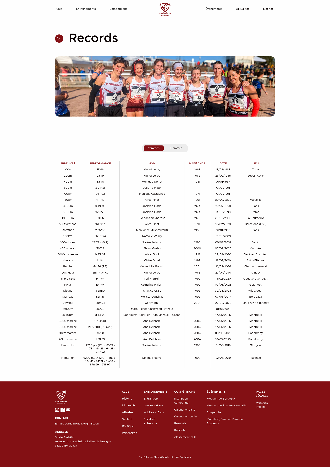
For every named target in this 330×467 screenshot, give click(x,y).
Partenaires (129, 433)
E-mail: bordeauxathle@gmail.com (77, 423)
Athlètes (127, 412)
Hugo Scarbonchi (182, 457)
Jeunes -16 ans (153, 405)
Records (179, 430)
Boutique (128, 426)
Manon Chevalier (162, 457)
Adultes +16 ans (154, 412)
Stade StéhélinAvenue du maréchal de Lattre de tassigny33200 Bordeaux (83, 441)
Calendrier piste (184, 409)
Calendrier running (186, 416)
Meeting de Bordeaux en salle (226, 405)
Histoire (127, 398)
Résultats (180, 423)
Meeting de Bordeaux (221, 398)
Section (127, 419)
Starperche (214, 412)
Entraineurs (151, 398)
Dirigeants (128, 405)
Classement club (185, 437)
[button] (59, 9)
